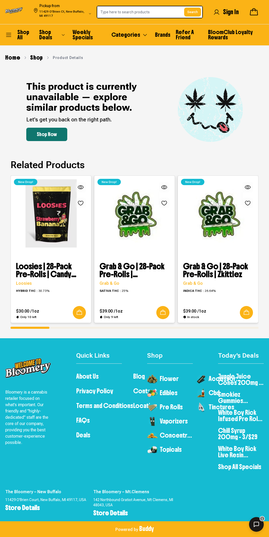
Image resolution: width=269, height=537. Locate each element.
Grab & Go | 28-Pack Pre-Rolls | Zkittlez (215, 270)
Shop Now (47, 134)
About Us (87, 376)
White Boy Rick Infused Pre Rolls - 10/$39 (240, 415)
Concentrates (176, 435)
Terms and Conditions (104, 405)
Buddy (146, 529)
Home (12, 57)
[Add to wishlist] (80, 203)
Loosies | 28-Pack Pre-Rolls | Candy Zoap (44, 270)
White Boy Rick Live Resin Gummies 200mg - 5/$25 (237, 451)
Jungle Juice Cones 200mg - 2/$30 (239, 379)
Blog (139, 376)
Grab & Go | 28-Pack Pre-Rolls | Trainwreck (132, 270)
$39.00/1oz (111, 311)
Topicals (171, 449)
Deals (83, 435)
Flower (169, 378)
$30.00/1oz (27, 311)
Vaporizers (174, 421)
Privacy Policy (94, 391)
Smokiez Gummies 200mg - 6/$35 (237, 397)
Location (145, 405)
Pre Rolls (171, 407)
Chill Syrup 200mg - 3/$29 (237, 433)
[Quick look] (80, 187)
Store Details (22, 507)
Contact (145, 391)
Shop (36, 57)
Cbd (214, 393)
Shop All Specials (239, 467)
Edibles (169, 393)
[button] (79, 312)
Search (192, 12)
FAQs (83, 420)
